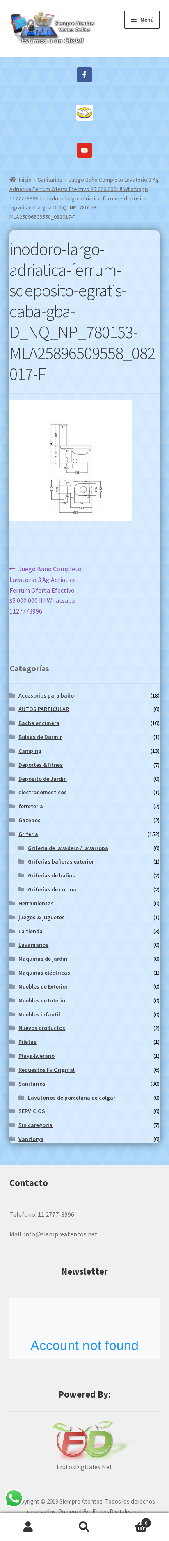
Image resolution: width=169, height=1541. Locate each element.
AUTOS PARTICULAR (43, 709)
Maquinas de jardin (42, 958)
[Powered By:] (84, 1441)
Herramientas (36, 903)
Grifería (28, 834)
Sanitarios (50, 179)
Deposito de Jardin (42, 778)
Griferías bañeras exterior (61, 861)
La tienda (30, 931)
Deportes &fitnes (40, 764)
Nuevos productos (41, 1028)
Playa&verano (36, 1055)
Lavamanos (33, 944)
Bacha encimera (38, 723)
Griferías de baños (51, 875)
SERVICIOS (31, 1111)
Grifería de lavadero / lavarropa (68, 848)
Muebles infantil (39, 1014)
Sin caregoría (35, 1125)
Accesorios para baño (46, 695)
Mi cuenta (28, 1527)
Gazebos (29, 820)
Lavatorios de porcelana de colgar (71, 1097)
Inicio (25, 179)
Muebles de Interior (42, 1000)
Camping (29, 751)
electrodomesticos (42, 792)
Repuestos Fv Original (46, 1069)
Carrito (130, 1520)
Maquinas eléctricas (44, 972)
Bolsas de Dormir (40, 737)
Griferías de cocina (52, 889)
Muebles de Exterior (43, 986)
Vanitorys (30, 1139)
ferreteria (30, 806)
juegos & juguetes (41, 917)
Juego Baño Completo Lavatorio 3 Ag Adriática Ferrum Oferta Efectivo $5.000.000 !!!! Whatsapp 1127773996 (84, 189)
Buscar (84, 1527)
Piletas (27, 1042)
